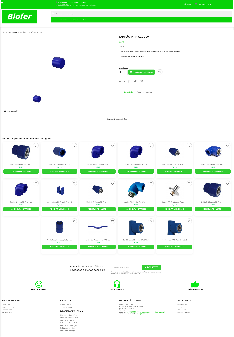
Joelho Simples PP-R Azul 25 (98, 164)
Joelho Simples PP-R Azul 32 (21, 202)
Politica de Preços (67, 320)
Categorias (75, 19)
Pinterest (141, 81)
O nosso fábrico (8, 307)
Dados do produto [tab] (144, 92)
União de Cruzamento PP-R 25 (98, 240)
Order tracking (183, 305)
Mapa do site (7, 312)
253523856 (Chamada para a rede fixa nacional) (77, 5)
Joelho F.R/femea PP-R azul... (213, 164)
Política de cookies (67, 328)
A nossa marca (62, 19)
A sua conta (184, 301)
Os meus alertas (183, 312)
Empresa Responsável (69, 318)
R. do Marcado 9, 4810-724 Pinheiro (72, 2)
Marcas (85, 19)
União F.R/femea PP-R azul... (21, 164)
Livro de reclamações (68, 315)
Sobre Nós (6, 305)
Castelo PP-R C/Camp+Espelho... (174, 202)
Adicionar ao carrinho (141, 71)
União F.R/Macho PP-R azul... (97, 202)
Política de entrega (67, 331)
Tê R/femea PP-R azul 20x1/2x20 (136, 240)
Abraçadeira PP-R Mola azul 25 (59, 202)
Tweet (135, 81)
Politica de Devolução (68, 325)
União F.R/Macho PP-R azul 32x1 (174, 164)
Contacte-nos (7, 310)
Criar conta (181, 310)
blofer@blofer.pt (142, 314)
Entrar (179, 307)
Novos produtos (66, 305)
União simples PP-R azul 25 (59, 164)
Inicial (47, 17)
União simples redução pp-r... (59, 240)
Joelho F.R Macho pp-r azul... (136, 202)
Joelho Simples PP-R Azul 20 (136, 164)
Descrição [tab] (128, 92)
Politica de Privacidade (69, 323)
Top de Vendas (66, 307)
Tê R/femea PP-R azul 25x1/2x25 (174, 240)
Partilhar (128, 81)
